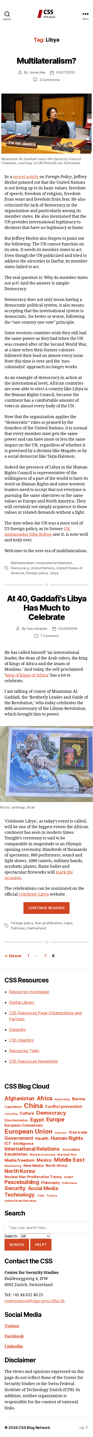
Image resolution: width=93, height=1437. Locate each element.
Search (16, 1244)
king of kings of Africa (27, 675)
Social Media (43, 1188)
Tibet (40, 1195)
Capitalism (13, 1107)
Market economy (42, 1154)
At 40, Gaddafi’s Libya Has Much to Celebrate (46, 608)
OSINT (69, 1177)
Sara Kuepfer (37, 628)
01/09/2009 (67, 628)
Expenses (61, 1132)
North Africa (56, 1165)
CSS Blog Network (34, 1427)
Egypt (37, 1120)
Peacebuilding (22, 1182)
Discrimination (16, 1120)
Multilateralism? (46, 61)
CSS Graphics (21, 1040)
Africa (44, 1098)
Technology (20, 1194)
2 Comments (50, 80)
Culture (27, 1113)
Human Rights (67, 1138)
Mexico (44, 1160)
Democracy (20, 568)
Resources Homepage (29, 991)
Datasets (17, 1029)
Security (15, 1188)
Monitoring (13, 1166)
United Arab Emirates (20, 1200)
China (33, 1106)
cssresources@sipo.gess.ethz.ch (35, 1301)
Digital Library (21, 1002)
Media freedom (20, 1160)
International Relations (54, 563)
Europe (55, 1119)
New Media (33, 1165)
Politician (18, 928)
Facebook (14, 1336)
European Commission (24, 1125)
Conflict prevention (63, 1106)
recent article (26, 176)
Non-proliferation (48, 923)
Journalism (71, 1150)
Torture (51, 1195)
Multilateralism (23, 563)
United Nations (42, 568)
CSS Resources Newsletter (33, 1061)
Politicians (69, 1183)
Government (19, 1138)
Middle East (69, 1160)
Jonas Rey (37, 72)
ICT (8, 1143)
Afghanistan (20, 1098)
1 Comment (50, 636)
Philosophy (50, 1183)
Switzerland (36, 928)
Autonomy (62, 1099)
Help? (41, 1244)
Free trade (78, 1132)
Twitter (12, 1326)
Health (41, 1138)
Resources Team (24, 1050)
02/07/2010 (65, 72)
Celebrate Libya (34, 894)
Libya (54, 573)
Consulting (11, 1113)
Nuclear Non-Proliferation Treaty (33, 1177)
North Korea (20, 1171)
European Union (29, 1131)
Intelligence (23, 1143)
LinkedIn (14, 1346)
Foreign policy (37, 573)
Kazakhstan (16, 1154)
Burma (78, 1098)
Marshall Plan (67, 1154)
